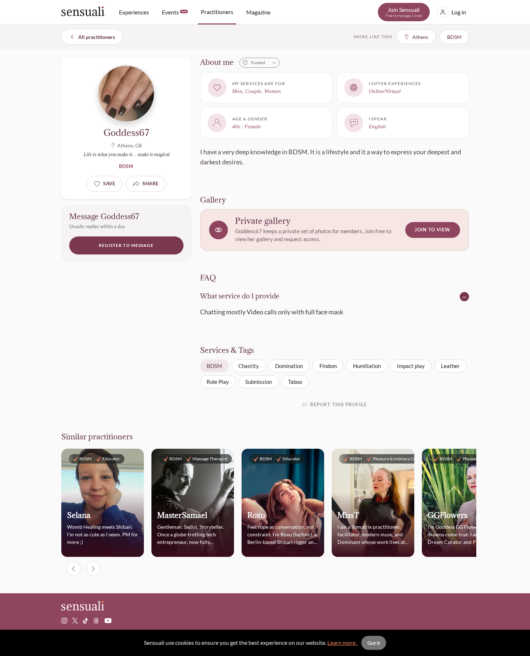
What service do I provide (239, 296)
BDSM (214, 366)
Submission (258, 381)
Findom (328, 366)
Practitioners (217, 11)
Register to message (126, 245)
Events (174, 12)
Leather (450, 366)
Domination (289, 366)
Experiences (134, 12)
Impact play (411, 366)
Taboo (295, 381)
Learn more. (342, 642)
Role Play (218, 381)
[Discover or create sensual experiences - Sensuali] (83, 12)
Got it (373, 643)
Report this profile (338, 404)
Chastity (248, 366)
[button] (334, 230)
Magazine (258, 12)
